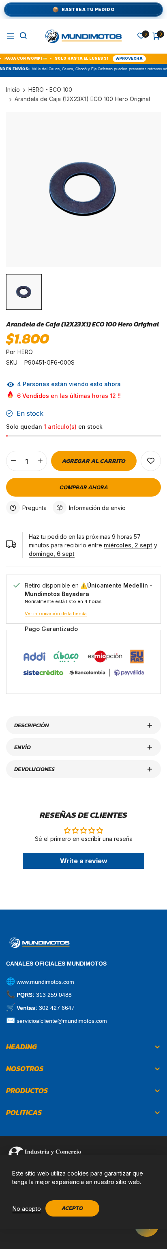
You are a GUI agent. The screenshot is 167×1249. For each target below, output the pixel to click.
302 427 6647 (57, 1008)
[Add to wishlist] (151, 461)
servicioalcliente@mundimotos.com (62, 1021)
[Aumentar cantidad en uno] (40, 461)
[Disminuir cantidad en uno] (13, 461)
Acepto (72, 1208)
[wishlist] (141, 36)
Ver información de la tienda (56, 613)
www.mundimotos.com (45, 982)
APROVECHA (117, 58)
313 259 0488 (54, 995)
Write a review (83, 861)
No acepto (27, 1208)
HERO (25, 351)
